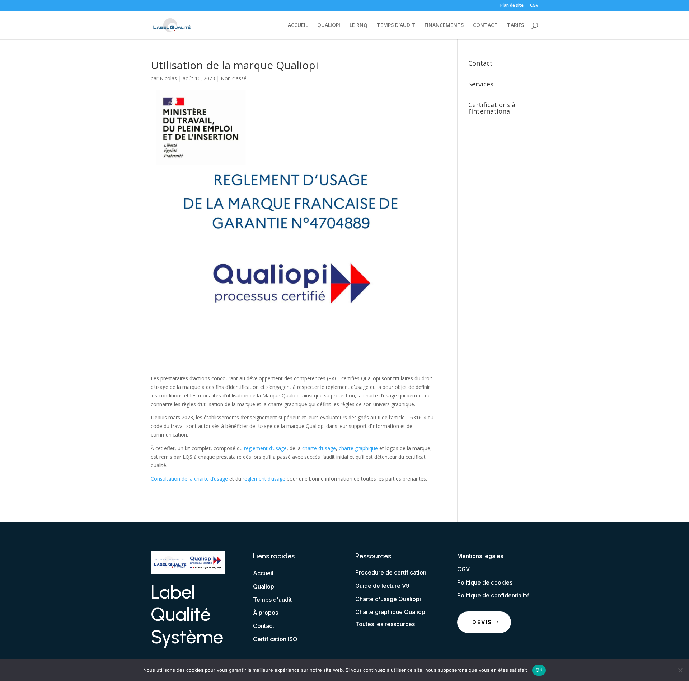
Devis (482, 622)
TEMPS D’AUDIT (396, 25)
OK (539, 670)
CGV (534, 5)
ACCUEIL (298, 25)
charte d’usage (319, 448)
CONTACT (485, 25)
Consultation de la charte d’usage (189, 478)
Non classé (234, 78)
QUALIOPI (328, 25)
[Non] (680, 670)
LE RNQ (358, 25)
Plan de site (512, 5)
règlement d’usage (265, 448)
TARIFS (515, 25)
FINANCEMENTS (444, 25)
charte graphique (358, 448)
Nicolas (168, 78)
